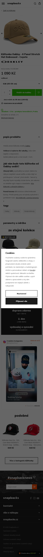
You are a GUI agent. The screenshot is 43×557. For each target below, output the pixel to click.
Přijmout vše (21, 301)
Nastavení (21, 293)
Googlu (32, 270)
